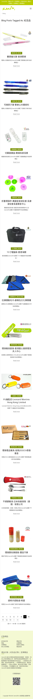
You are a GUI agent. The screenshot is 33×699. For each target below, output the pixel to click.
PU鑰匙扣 (14, 396)
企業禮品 (19, 643)
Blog (4, 13)
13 (10, 620)
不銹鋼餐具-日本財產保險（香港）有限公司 (16, 503)
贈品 (2, 643)
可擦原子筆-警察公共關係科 (16, 104)
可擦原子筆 (14, 101)
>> (17, 620)
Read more (16, 66)
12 (6, 620)
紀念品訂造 (4, 641)
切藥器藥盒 (14, 149)
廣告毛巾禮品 (20, 297)
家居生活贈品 (20, 645)
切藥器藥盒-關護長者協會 (16, 153)
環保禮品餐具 (14, 447)
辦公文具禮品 (5, 646)
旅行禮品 (20, 597)
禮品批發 (19, 646)
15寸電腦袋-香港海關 (16, 252)
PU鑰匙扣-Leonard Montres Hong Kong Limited (16, 401)
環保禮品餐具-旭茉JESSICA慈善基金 (16, 452)
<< (3, 617)
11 (3, 620)
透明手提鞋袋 (14, 597)
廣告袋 (19, 248)
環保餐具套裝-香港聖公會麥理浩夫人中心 (16, 350)
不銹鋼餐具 (14, 498)
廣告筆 (19, 53)
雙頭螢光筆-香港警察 (16, 56)
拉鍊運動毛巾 (13, 297)
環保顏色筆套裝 (14, 549)
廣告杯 (19, 197)
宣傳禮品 (4, 645)
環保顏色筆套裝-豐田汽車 (16, 552)
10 (28, 617)
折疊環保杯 (14, 197)
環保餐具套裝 (14, 345)
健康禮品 (19, 149)
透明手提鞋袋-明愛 (16, 600)
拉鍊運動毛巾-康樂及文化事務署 (16, 300)
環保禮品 (21, 549)
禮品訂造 (19, 641)
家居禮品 (20, 345)
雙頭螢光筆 (14, 53)
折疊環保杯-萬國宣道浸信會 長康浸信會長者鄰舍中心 (16, 202)
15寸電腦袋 (14, 248)
